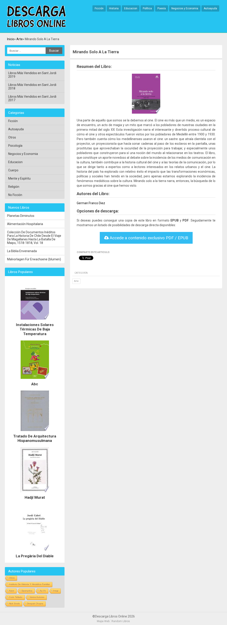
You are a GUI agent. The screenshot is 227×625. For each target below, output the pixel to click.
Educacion (130, 8)
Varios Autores (37, 597)
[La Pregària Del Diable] (35, 552)
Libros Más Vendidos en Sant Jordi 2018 (32, 86)
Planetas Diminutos (20, 216)
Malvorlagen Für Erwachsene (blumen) (34, 259)
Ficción (99, 8)
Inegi (55, 590)
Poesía (161, 8)
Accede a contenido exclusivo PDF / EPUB (148, 237)
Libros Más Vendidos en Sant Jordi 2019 (32, 74)
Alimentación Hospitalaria (25, 224)
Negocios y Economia (184, 8)
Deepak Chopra (35, 603)
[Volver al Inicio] (36, 16)
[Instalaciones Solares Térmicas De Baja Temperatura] (35, 320)
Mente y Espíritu (19, 178)
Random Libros (121, 621)
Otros (12, 137)
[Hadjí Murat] (35, 493)
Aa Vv (43, 590)
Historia (114, 8)
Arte (19, 39)
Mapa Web (103, 621)
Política (147, 8)
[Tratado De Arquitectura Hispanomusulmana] (35, 432)
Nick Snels (14, 603)
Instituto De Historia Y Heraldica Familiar (29, 584)
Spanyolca (27, 590)
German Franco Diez (91, 203)
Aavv (11, 590)
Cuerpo (13, 170)
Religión (13, 186)
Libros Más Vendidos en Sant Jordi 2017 (32, 98)
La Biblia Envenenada (22, 251)
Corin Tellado (15, 597)
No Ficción (15, 195)
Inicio (10, 39)
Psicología (15, 145)
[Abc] (35, 380)
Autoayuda (210, 8)
